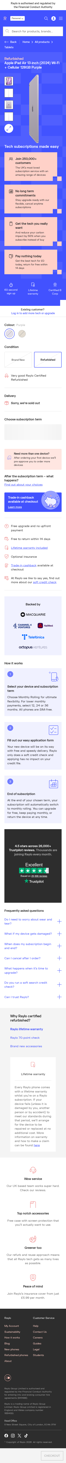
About (8, 1360)
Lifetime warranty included (29, 547)
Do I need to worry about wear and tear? (28, 921)
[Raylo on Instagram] (13, 1436)
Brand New (18, 359)
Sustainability (12, 1331)
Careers (38, 1337)
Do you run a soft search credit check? (25, 984)
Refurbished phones (16, 1355)
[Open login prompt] (53, 18)
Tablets (8, 47)
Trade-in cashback (23, 565)
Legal (36, 1349)
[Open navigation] (61, 18)
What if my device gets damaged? (28, 933)
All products (42, 41)
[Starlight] (22, 334)
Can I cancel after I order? (22, 958)
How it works (12, 1337)
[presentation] (33, 109)
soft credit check (44, 582)
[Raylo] (6, 18)
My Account (11, 1325)
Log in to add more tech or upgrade (33, 313)
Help (35, 1325)
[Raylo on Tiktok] (26, 1436)
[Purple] (9, 334)
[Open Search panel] (46, 18)
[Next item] (62, 5)
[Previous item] (4, 5)
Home (26, 41)
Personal (16, 18)
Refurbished (48, 359)
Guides (37, 1343)
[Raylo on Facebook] (6, 1436)
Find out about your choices (23, 484)
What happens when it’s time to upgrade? (26, 970)
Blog (7, 1343)
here (37, 1145)
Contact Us (40, 1331)
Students (38, 1355)
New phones (11, 1349)
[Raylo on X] (19, 1436)
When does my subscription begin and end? (27, 946)
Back (13, 41)
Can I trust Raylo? (16, 997)
